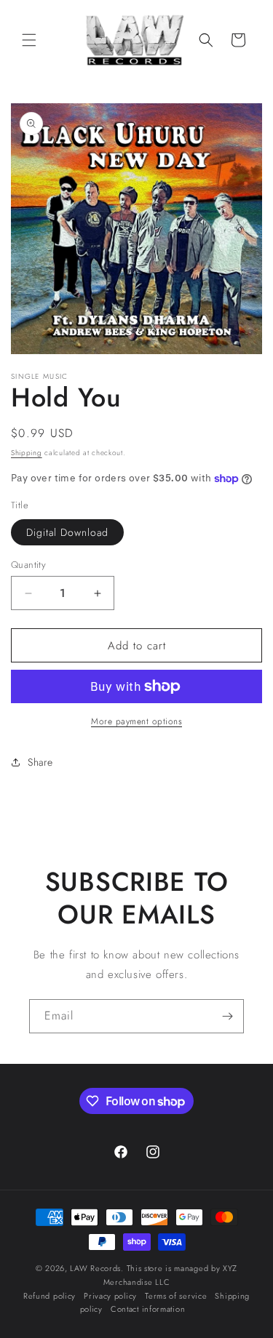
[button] (29, 40)
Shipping (26, 452)
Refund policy (49, 1296)
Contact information (148, 1309)
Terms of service (176, 1296)
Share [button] (40, 762)
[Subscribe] (227, 1016)
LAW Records (95, 1268)
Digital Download (67, 532)
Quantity (28, 565)
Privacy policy (110, 1296)
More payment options (136, 721)
